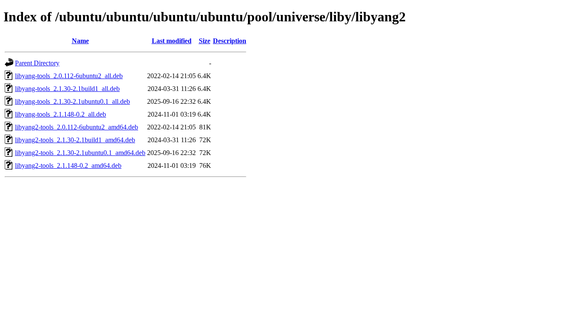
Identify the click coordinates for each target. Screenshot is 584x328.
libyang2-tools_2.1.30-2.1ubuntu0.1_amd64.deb (80, 152)
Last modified (172, 40)
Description (229, 40)
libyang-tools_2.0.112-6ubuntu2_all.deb (69, 75)
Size (204, 40)
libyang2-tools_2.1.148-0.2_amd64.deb (68, 165)
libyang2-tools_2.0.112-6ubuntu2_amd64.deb (76, 127)
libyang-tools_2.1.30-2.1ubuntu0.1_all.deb (72, 101)
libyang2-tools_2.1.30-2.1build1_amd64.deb (75, 140)
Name (80, 40)
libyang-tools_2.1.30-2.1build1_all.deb (67, 88)
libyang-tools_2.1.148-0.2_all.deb (60, 114)
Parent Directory (37, 63)
